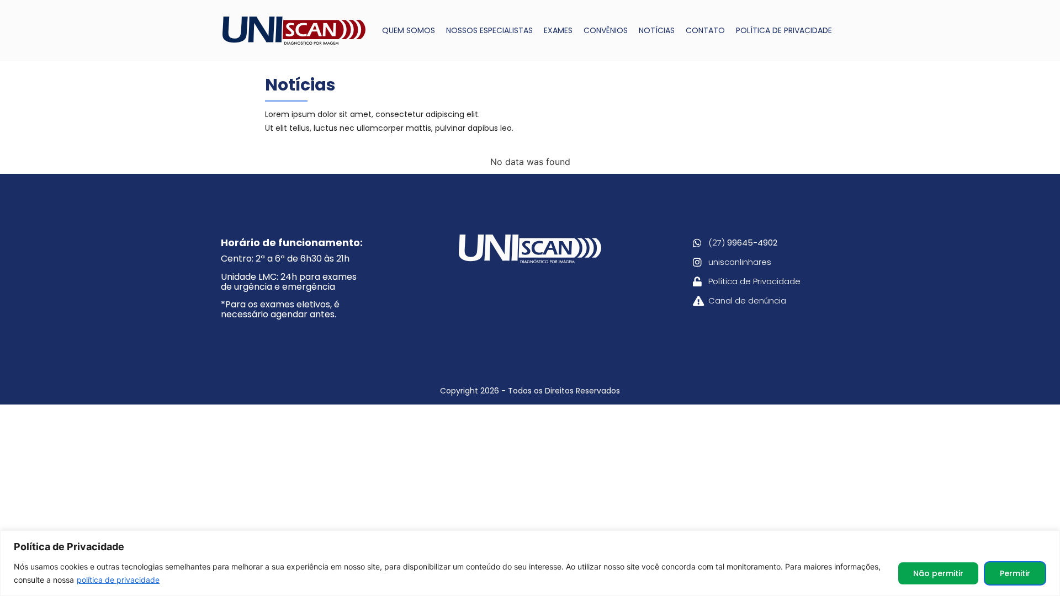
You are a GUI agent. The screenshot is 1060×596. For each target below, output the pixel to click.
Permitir (1015, 573)
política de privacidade (118, 579)
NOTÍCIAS (657, 30)
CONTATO (705, 30)
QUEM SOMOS (408, 30)
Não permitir (938, 573)
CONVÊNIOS (606, 30)
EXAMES (558, 30)
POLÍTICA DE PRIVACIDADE (784, 30)
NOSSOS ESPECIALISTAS (489, 30)
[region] (530, 563)
